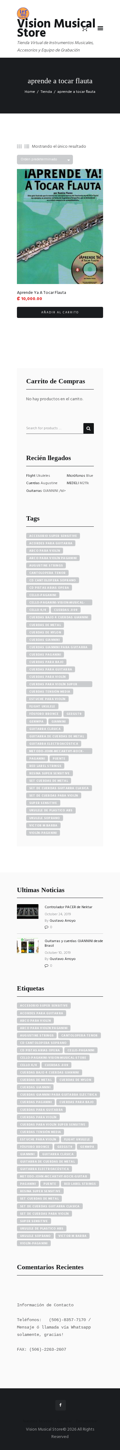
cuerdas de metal (45, 625)
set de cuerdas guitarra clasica (59, 788)
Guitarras (34, 491)
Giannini (58, 721)
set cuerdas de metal (48, 780)
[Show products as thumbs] (19, 147)
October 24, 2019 (58, 914)
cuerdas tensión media (49, 691)
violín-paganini (43, 832)
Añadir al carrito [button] (60, 312)
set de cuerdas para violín (53, 795)
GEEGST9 (74, 713)
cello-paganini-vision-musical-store (57, 602)
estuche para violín (47, 699)
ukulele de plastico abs (51, 810)
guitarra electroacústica (53, 743)
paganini (37, 758)
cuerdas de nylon (45, 632)
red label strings (45, 766)
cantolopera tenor (47, 573)
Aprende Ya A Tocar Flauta (41, 292)
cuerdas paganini (45, 654)
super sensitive (43, 803)
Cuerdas (33, 483)
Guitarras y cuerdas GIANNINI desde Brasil (74, 943)
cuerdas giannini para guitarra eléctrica (58, 647)
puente (59, 758)
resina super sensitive (49, 773)
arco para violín (44, 550)
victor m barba (43, 825)
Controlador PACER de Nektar (68, 907)
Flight (31, 476)
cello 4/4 (37, 610)
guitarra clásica (45, 729)
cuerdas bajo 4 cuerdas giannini (58, 617)
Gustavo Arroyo (63, 921)
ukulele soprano (44, 818)
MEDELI (73, 483)
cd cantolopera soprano (52, 580)
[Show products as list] (26, 147)
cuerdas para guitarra (50, 669)
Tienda (46, 92)
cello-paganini (42, 595)
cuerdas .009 (66, 610)
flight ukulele (42, 706)
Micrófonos (76, 476)
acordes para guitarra (50, 543)
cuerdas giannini (44, 639)
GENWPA (36, 721)
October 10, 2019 (58, 953)
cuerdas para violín (47, 676)
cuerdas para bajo (46, 662)
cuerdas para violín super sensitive (53, 684)
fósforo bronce (44, 713)
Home (30, 92)
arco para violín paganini (53, 558)
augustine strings (46, 565)
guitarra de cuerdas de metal (56, 736)
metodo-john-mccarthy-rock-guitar (56, 751)
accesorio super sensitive (53, 535)
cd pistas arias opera (49, 587)
